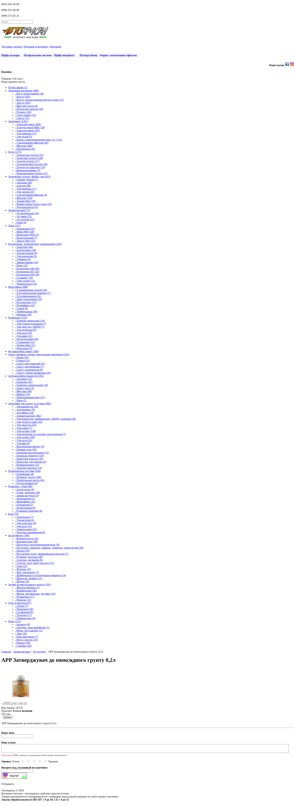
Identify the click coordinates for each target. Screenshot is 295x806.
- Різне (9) (20, 222)
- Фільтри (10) (23, 569)
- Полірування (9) (25, 507)
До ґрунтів (39, 651)
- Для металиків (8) (26, 253)
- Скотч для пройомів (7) (29, 366)
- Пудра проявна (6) (26, 483)
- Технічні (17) (23, 615)
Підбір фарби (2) (17, 87)
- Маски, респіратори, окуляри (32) (35, 593)
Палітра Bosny (88, 55)
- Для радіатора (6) (25, 329)
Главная (6, 651)
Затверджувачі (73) (19, 210)
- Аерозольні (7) (24, 517)
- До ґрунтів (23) (24, 219)
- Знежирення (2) (25, 498)
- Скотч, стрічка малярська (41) (33, 372)
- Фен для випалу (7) (27, 572)
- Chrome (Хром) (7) (26, 179)
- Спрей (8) (21, 308)
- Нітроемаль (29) (25, 148)
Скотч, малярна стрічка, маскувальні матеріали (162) (38, 354)
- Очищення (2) (24, 504)
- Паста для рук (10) (26, 639)
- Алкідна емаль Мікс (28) (30, 127)
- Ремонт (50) (22, 642)
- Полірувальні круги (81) (30, 480)
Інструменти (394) (18, 535)
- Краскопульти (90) (26, 541)
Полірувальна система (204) (24, 471)
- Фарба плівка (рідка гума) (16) (33, 204)
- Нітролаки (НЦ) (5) (27, 234)
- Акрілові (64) (23, 182)
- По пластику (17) (26, 302)
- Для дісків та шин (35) (28, 421)
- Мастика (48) (23, 391)
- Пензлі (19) (22, 550)
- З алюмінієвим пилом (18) (31, 290)
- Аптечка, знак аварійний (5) (32, 627)
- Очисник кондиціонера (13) (32, 452)
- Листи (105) (22, 102)
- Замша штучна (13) (27, 495)
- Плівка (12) (22, 360)
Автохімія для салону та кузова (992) (29, 403)
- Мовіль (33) (22, 394)
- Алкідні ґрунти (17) (27, 161)
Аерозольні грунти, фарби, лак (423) (29, 176)
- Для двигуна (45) (25, 425)
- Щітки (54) (22, 581)
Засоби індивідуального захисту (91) (29, 584)
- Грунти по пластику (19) (30, 167)
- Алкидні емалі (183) (27, 130)
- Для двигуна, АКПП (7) (29, 326)
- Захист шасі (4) (24, 388)
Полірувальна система (38, 55)
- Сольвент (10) (24, 277)
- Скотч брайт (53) (25, 115)
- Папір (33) (22, 357)
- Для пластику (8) (25, 523)
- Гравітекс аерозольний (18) (31, 385)
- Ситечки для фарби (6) (29, 560)
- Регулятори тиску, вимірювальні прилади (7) (41, 553)
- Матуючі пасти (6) (26, 105)
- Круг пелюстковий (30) (29, 93)
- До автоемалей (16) (27, 213)
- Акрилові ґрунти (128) (29, 158)
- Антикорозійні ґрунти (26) (31, 164)
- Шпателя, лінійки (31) (28, 578)
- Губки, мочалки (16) (27, 492)
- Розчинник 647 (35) (27, 271)
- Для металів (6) (24, 520)
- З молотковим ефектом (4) (31, 194)
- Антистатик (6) (24, 489)
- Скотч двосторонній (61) (30, 363)
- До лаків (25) (23, 216)
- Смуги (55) (22, 118)
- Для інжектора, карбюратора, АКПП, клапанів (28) (45, 418)
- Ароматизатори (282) (28, 415)
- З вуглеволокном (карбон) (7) (33, 293)
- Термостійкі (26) (25, 201)
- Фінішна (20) (23, 314)
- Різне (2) (20, 400)
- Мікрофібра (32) (25, 501)
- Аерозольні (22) (25, 228)
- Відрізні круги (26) (26, 538)
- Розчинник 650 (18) (27, 274)
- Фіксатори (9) (23, 348)
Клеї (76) (13, 514)
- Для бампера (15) (25, 133)
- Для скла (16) (23, 333)
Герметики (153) (17, 317)
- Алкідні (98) (23, 185)
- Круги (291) (22, 96)
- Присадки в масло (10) (29, 458)
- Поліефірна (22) (25, 305)
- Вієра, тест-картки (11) (29, 630)
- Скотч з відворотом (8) (29, 369)
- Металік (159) (23, 198)
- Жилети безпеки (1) (27, 587)
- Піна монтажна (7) (26, 636)
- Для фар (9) (22, 443)
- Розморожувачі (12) (27, 464)
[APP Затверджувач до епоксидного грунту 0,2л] (20, 704)
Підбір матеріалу (64, 55)
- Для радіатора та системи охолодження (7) (40, 434)
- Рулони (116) (23, 112)
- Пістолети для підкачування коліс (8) (37, 544)
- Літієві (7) (21, 606)
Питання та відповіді (36, 46)
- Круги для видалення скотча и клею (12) (39, 99)
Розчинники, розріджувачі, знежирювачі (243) (35, 244)
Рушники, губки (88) (20, 486)
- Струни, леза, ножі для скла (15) (34, 563)
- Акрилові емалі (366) (28, 124)
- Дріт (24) (21, 633)
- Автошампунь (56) (26, 406)
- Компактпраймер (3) (27, 170)
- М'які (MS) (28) (24, 231)
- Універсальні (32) (26, 529)
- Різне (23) (21, 265)
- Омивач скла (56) (26, 449)
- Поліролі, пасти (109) (28, 477)
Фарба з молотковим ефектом (118, 55)
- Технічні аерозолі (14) (28, 467)
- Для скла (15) (23, 526)
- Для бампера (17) (25, 188)
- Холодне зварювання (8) (30, 532)
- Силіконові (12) (25, 342)
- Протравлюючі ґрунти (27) (31, 173)
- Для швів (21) (23, 336)
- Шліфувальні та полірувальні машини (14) (40, 575)
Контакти (55, 46)
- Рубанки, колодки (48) (29, 556)
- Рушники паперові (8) (28, 510)
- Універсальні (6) (25, 618)
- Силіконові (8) (24, 612)
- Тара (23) (21, 566)
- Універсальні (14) (26, 283)
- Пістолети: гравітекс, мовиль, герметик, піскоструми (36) (49, 547)
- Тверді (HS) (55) (25, 240)
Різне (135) (14, 621)
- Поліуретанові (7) (26, 237)
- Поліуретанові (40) (26, 339)
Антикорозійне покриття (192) (26, 375)
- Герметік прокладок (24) (30, 320)
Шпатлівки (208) (18, 286)
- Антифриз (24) (24, 412)
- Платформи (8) (24, 474)
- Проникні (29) (24, 609)
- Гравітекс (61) (24, 382)
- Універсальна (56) (26, 311)
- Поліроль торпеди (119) (29, 455)
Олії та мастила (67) (19, 602)
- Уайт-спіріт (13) (25, 280)
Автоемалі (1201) (18, 121)
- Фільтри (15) (23, 599)
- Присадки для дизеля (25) (30, 461)
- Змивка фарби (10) (26, 262)
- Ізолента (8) (22, 624)
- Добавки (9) (22, 259)
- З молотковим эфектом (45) (31, 142)
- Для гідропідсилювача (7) (30, 323)
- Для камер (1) (23, 428)
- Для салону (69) (25, 437)
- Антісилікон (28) (25, 250)
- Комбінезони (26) (26, 590)
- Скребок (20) (23, 645)
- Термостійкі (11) (25, 345)
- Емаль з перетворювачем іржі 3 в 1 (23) (38, 139)
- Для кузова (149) (25, 431)
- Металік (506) (23, 145)
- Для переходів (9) (26, 256)
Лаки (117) (14, 225)
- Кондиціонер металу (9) (29, 446)
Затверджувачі (21, 651)
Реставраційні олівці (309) (23, 351)
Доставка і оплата (11, 46)
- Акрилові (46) (24, 247)
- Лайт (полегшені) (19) (28, 299)
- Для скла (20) (23, 440)
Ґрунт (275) (14, 151)
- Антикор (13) (23, 379)
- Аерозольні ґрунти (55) (29, 155)
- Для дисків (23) (24, 191)
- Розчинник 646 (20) (27, 268)
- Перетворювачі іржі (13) (30, 397)
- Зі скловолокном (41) (28, 296)
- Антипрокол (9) (25, 409)
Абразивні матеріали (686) (23, 90)
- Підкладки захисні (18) (29, 109)
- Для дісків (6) (23, 136)
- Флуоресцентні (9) (26, 207)
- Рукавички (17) (24, 596)
